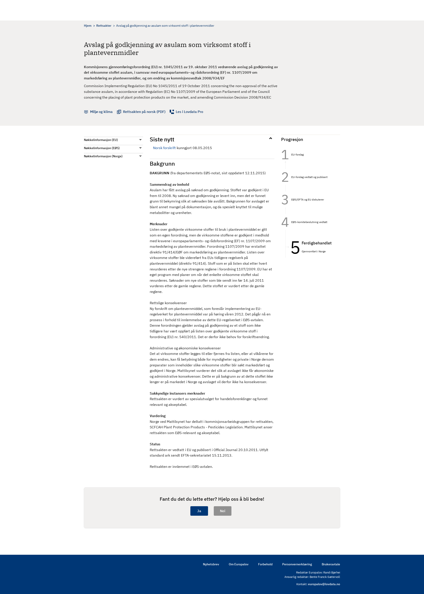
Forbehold (265, 564)
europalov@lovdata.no (324, 584)
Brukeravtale (331, 564)
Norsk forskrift (164, 148)
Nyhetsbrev (211, 564)
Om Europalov (238, 564)
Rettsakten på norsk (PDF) (144, 111)
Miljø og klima (101, 111)
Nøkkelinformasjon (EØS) (102, 148)
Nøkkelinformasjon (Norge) (103, 156)
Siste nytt (162, 139)
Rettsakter (103, 26)
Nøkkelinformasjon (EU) (101, 140)
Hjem (87, 26)
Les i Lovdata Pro (189, 111)
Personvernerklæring (297, 564)
